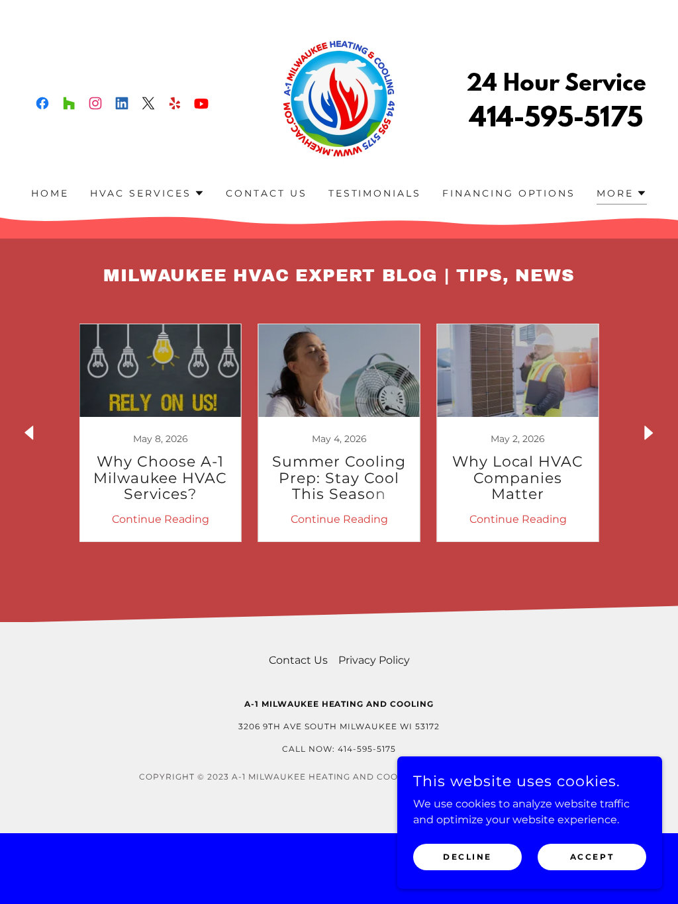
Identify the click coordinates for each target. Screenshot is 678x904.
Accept (592, 857)
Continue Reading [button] (160, 519)
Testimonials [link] (375, 193)
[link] (42, 103)
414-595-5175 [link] (556, 119)
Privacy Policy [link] (374, 660)
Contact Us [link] (266, 193)
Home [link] (50, 193)
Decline (467, 857)
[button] (147, 193)
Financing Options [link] (508, 193)
